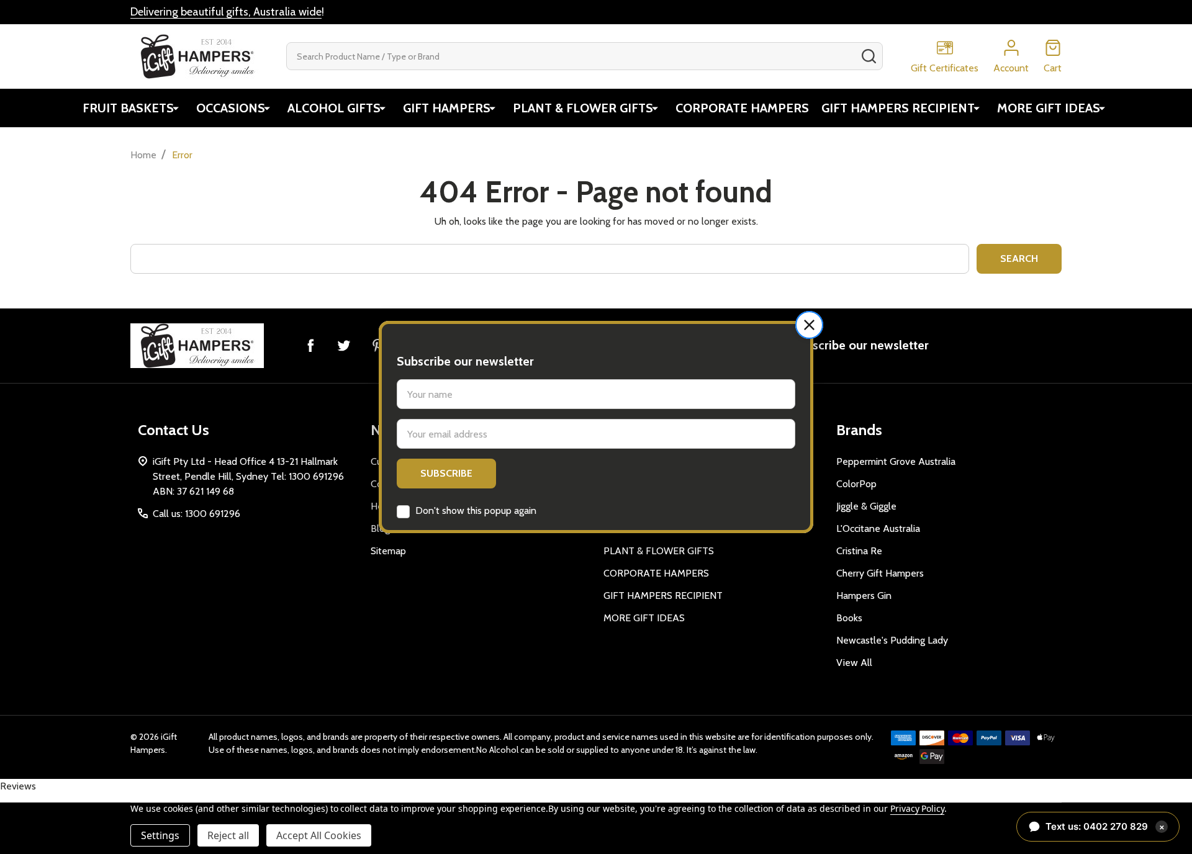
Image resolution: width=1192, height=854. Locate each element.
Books (849, 618)
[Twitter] (344, 345)
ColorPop (856, 484)
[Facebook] (310, 345)
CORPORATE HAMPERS (742, 108)
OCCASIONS (230, 108)
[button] (809, 325)
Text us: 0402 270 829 (1105, 826)
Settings (160, 835)
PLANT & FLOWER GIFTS (583, 108)
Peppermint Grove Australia (895, 461)
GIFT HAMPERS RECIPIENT (898, 108)
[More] (176, 108)
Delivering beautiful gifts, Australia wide (226, 12)
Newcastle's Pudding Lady (892, 640)
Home (143, 155)
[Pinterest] (377, 345)
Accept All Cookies (318, 835)
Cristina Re (859, 551)
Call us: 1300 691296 (196, 513)
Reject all (228, 835)
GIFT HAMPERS (446, 108)
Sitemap (388, 551)
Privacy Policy (917, 808)
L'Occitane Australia (878, 528)
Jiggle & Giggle (866, 506)
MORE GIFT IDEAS (1048, 108)
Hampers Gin (864, 595)
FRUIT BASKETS (128, 108)
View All (854, 662)
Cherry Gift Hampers (880, 573)
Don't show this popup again (475, 510)
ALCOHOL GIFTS (334, 108)
